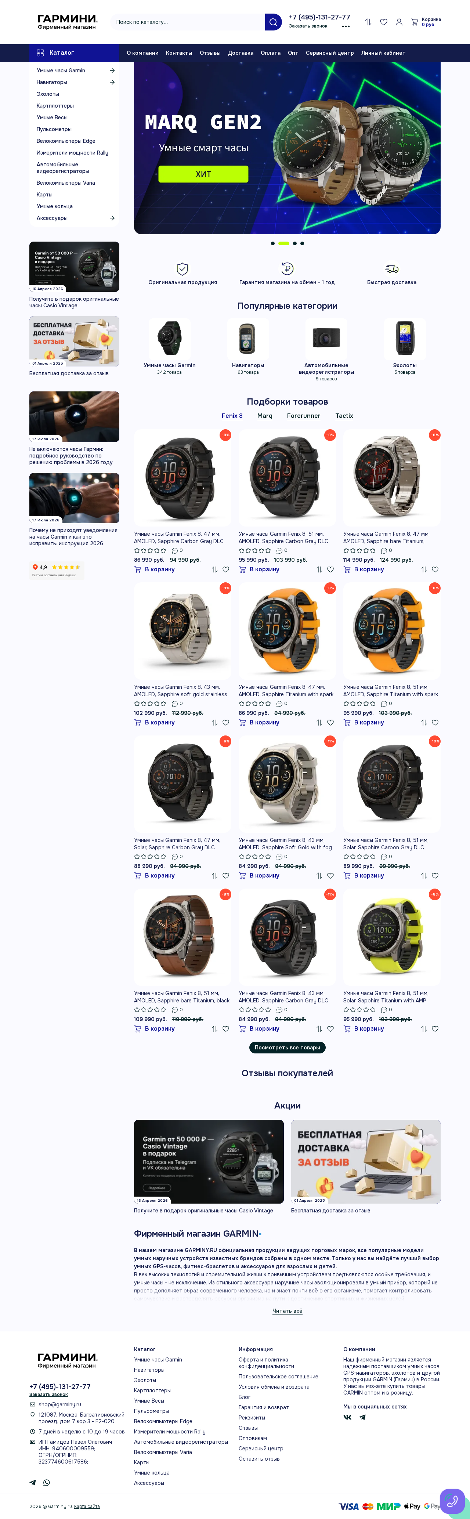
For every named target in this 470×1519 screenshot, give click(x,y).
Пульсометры (54, 129)
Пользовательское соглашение (278, 1376)
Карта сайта (87, 1506)
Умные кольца (55, 206)
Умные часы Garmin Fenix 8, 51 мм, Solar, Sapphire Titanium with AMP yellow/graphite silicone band (386, 997)
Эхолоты (48, 94)
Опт (293, 53)
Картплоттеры (55, 105)
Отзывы (210, 53)
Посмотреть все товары (287, 1047)
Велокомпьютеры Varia (66, 183)
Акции (287, 1105)
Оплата (271, 53)
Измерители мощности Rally (72, 152)
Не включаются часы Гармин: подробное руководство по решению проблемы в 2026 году (71, 456)
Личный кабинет (383, 53)
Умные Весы (52, 117)
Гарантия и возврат (264, 1407)
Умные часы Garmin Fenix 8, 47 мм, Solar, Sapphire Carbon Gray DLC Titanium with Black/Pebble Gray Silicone (177, 844)
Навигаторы (52, 82)
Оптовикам (253, 1438)
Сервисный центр (330, 53)
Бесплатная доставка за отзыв (69, 373)
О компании (143, 53)
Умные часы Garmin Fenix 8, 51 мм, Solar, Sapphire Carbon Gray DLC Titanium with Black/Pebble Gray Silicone (386, 844)
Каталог (62, 53)
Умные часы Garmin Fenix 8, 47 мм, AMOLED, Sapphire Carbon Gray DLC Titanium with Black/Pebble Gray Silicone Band (179, 538)
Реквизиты (252, 1417)
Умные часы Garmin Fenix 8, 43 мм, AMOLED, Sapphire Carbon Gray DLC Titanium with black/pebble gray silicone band (283, 997)
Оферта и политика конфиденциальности (266, 1363)
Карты (45, 194)
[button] (273, 243)
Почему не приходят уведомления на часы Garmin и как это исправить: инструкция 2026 (73, 537)
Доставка (240, 53)
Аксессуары (52, 218)
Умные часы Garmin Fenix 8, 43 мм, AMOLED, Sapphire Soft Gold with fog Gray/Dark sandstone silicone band (285, 844)
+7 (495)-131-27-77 (319, 17)
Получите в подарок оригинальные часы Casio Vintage (74, 302)
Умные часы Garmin (61, 70)
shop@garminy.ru (60, 1404)
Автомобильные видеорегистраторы (63, 167)
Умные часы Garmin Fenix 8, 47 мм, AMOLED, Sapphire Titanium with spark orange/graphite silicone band (286, 691)
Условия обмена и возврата (274, 1387)
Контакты (179, 53)
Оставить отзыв (259, 1458)
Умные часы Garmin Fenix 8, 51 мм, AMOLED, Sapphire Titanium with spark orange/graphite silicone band (390, 691)
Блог (244, 1397)
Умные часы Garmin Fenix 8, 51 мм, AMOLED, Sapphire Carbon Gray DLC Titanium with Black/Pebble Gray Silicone (283, 538)
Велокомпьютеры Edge (66, 141)
